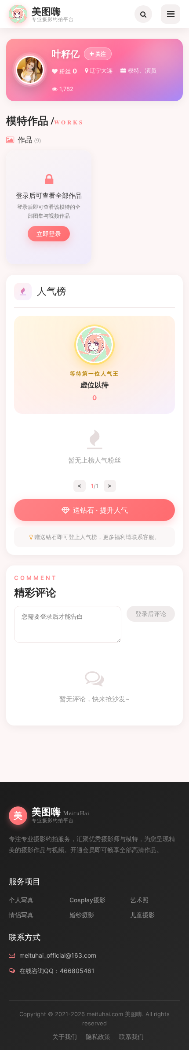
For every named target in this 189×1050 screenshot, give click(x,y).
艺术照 (139, 900)
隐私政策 (98, 1036)
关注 (100, 54)
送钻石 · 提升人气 (100, 510)
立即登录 (48, 233)
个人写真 (21, 900)
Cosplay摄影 (87, 900)
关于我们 (64, 1036)
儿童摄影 (142, 915)
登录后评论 (150, 613)
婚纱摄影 (81, 915)
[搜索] (143, 14)
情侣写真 (21, 915)
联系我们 (131, 1036)
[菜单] (170, 14)
